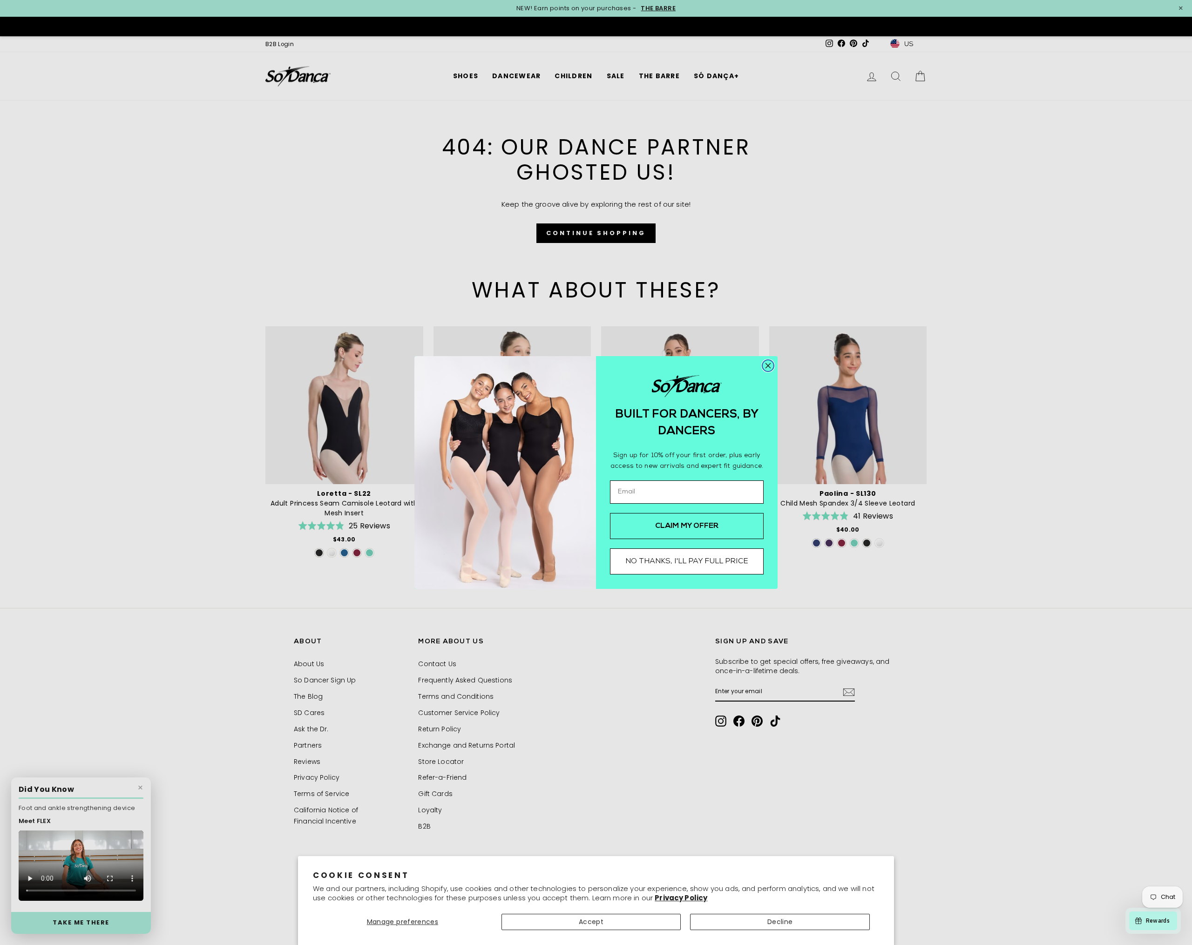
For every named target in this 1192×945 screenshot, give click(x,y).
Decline (779, 921)
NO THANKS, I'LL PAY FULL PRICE (686, 561)
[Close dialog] (768, 365)
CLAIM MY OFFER (687, 526)
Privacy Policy (681, 898)
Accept (591, 921)
